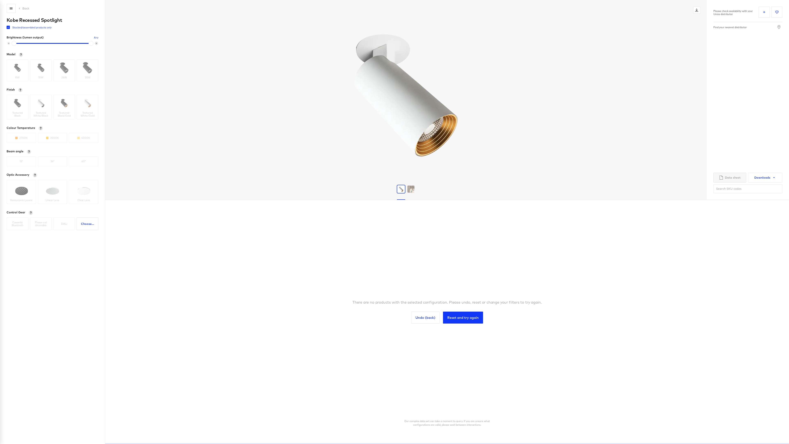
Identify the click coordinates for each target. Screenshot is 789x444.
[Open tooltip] (21, 54)
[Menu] (11, 8)
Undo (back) (425, 318)
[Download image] (696, 10)
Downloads (762, 177)
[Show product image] (401, 189)
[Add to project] (764, 12)
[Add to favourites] (776, 12)
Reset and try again (463, 318)
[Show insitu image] (411, 189)
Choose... (87, 224)
